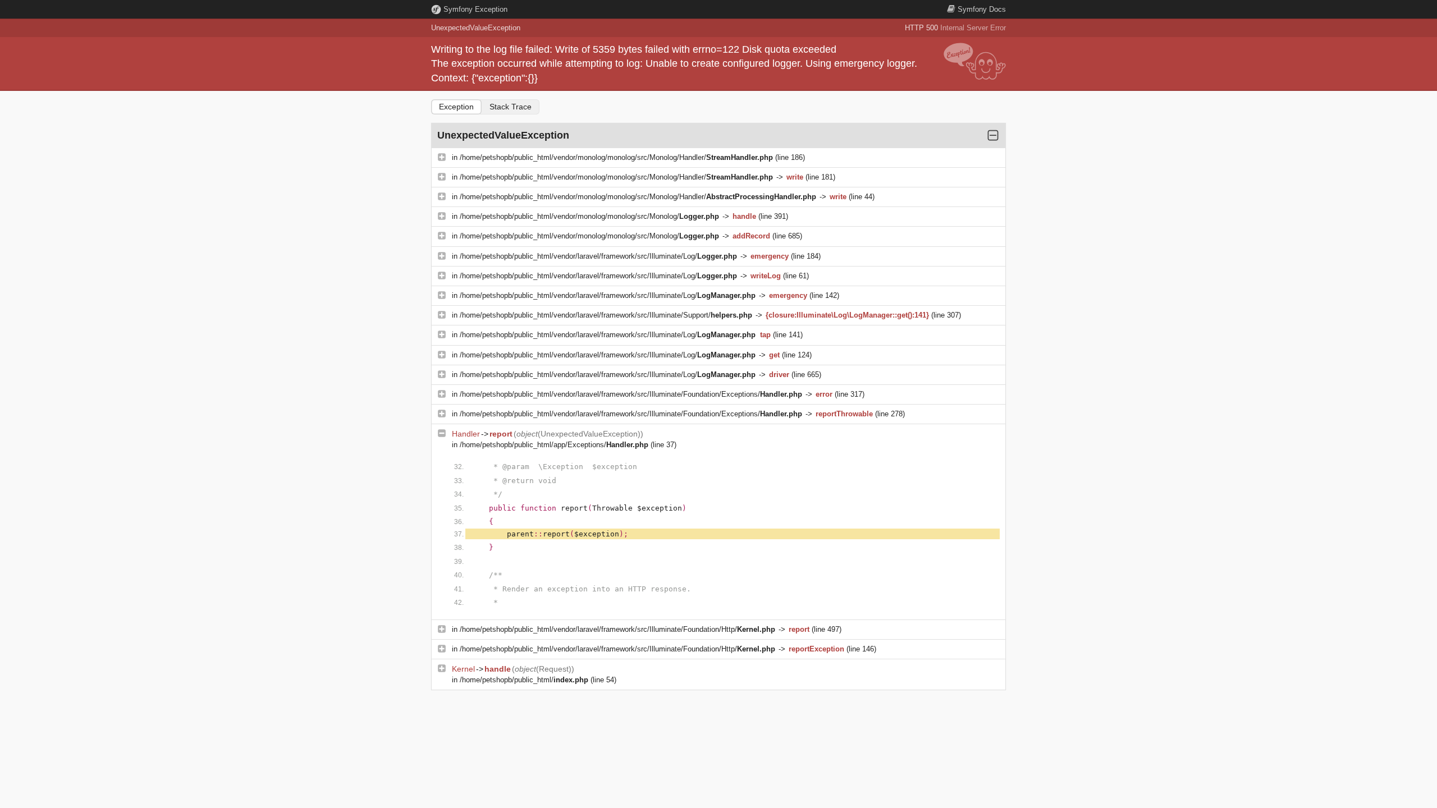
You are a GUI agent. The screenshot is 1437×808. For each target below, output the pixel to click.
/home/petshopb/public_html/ (524, 680)
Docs (982, 9)
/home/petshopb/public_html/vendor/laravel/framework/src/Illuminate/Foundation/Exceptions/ (631, 394)
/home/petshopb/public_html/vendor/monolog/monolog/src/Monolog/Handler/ (616, 157)
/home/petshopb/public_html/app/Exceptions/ (554, 444)
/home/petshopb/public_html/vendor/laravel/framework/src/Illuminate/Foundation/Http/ (617, 629)
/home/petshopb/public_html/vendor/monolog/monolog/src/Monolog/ (589, 216)
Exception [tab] (456, 106)
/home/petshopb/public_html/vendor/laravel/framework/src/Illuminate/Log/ (598, 256)
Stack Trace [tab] (510, 106)
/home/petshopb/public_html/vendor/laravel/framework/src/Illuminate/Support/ (606, 315)
